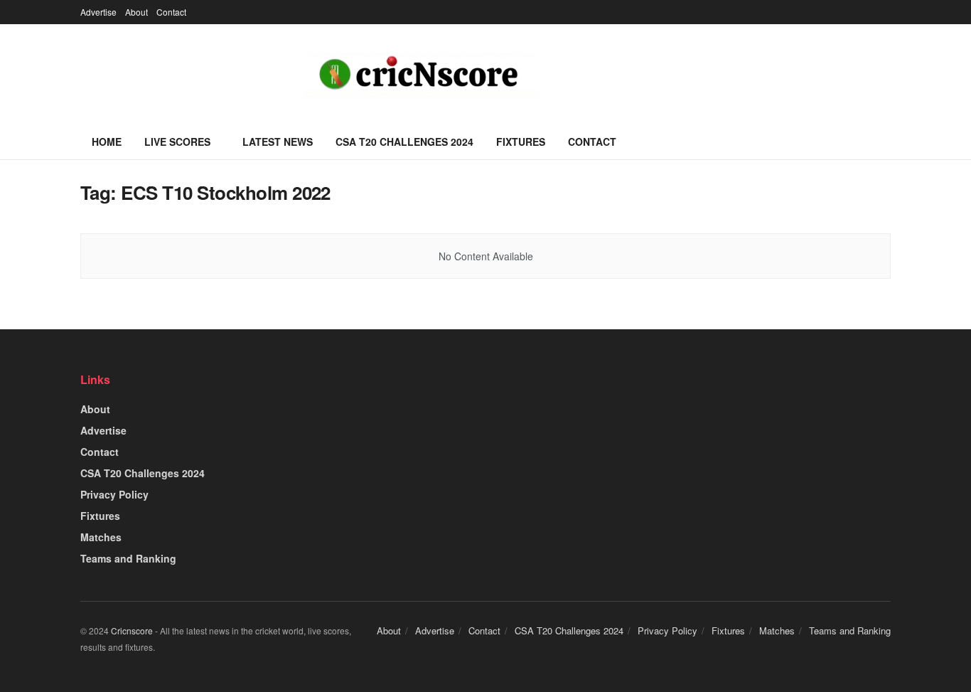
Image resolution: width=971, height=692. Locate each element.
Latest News (277, 141)
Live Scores (177, 141)
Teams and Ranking (128, 558)
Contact (171, 12)
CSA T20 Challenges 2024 (404, 141)
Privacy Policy (114, 494)
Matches (101, 537)
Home (107, 141)
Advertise (98, 12)
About (136, 12)
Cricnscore (132, 630)
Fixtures (520, 141)
